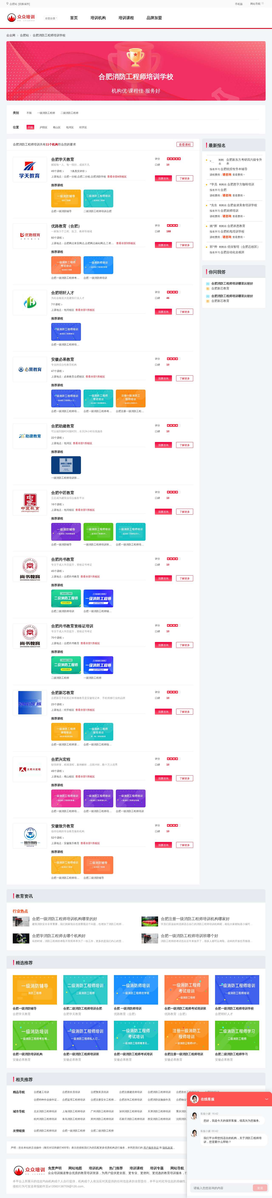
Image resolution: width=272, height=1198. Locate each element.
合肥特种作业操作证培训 (46, 1099)
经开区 (83, 127)
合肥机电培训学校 (232, 231)
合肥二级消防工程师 (102, 1130)
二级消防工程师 (69, 112)
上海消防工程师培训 (73, 1111)
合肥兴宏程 (60, 759)
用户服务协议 (151, 1147)
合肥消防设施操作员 (159, 1099)
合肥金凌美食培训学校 (242, 205)
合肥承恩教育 (236, 226)
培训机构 (98, 17)
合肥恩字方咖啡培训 (240, 184)
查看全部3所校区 (126, 243)
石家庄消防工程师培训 (132, 1119)
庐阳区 (43, 127)
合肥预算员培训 (100, 1092)
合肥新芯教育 (62, 692)
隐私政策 (168, 1147)
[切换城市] (24, 4)
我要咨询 (163, 178)
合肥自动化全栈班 (232, 252)
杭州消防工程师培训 (45, 1119)
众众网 (10, 35)
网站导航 (177, 1168)
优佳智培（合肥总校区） (243, 246)
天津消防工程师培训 (159, 1111)
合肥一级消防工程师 (73, 1130)
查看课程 (185, 144)
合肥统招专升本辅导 (234, 169)
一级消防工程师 (46, 112)
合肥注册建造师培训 (130, 1092)
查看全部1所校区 (85, 309)
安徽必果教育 (62, 359)
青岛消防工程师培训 (73, 1119)
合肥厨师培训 (229, 210)
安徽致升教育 (62, 825)
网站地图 (75, 1168)
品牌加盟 (154, 17)
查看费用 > (238, 174)
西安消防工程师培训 (159, 1119)
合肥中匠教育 (62, 492)
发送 (260, 1188)
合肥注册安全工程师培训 (103, 1099)
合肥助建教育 (62, 425)
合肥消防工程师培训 (159, 1092)
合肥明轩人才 (62, 292)
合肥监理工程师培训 (73, 1099)
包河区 (70, 127)
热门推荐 (116, 1168)
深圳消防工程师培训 (130, 1111)
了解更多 (185, 178)
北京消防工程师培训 (45, 1111)
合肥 (224, 189)
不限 (29, 112)
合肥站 (24, 35)
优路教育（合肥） (66, 225)
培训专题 (157, 1168)
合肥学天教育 (62, 159)
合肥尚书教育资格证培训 (72, 625)
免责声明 (55, 1168)
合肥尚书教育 (62, 559)
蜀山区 (57, 127)
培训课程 (126, 17)
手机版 (239, 4)
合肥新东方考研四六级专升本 (244, 161)
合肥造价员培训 (71, 1092)
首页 (74, 17)
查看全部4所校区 (117, 176)
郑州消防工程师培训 (102, 1119)
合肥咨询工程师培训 (130, 1099)
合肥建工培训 (41, 1092)
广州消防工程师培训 (102, 1111)
